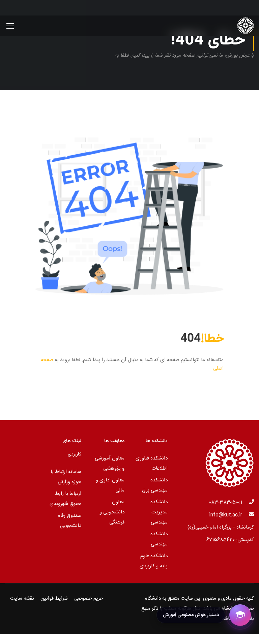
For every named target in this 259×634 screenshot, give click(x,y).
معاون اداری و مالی (110, 485)
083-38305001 (225, 502)
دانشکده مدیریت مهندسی (159, 512)
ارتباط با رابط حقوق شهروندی (65, 498)
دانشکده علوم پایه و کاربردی (154, 561)
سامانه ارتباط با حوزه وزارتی (66, 477)
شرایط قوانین (54, 598)
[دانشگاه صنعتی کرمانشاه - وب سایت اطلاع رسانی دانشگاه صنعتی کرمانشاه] (228, 25)
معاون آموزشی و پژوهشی (109, 463)
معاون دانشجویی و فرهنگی (111, 512)
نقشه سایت (22, 598)
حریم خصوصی (88, 598)
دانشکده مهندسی (159, 539)
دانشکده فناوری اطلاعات (152, 463)
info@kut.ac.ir (225, 515)
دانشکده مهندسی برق (155, 485)
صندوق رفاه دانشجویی (69, 520)
